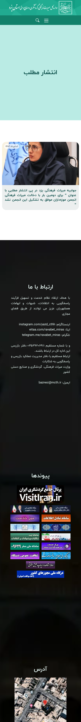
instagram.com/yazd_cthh (37, 324)
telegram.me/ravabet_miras (41, 335)
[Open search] (37, 20)
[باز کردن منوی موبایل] (46, 20)
